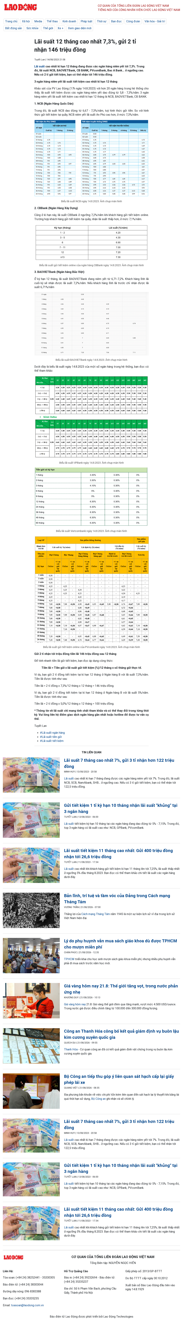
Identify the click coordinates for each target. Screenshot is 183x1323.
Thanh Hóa (71, 1049)
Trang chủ (11, 21)
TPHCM (69, 959)
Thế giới (48, 28)
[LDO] (31, 775)
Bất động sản (13, 28)
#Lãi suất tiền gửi (51, 737)
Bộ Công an (98, 1098)
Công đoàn (133, 21)
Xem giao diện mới (79, 28)
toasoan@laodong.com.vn (27, 1305)
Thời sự (102, 21)
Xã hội (26, 21)
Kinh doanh (69, 21)
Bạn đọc (116, 21)
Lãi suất (39, 66)
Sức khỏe (32, 28)
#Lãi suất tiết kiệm (52, 741)
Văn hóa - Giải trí (155, 21)
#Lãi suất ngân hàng (52, 732)
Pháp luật (86, 21)
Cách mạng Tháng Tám (95, 914)
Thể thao (52, 21)
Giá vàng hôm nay (75, 1004)
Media (38, 21)
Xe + (60, 28)
